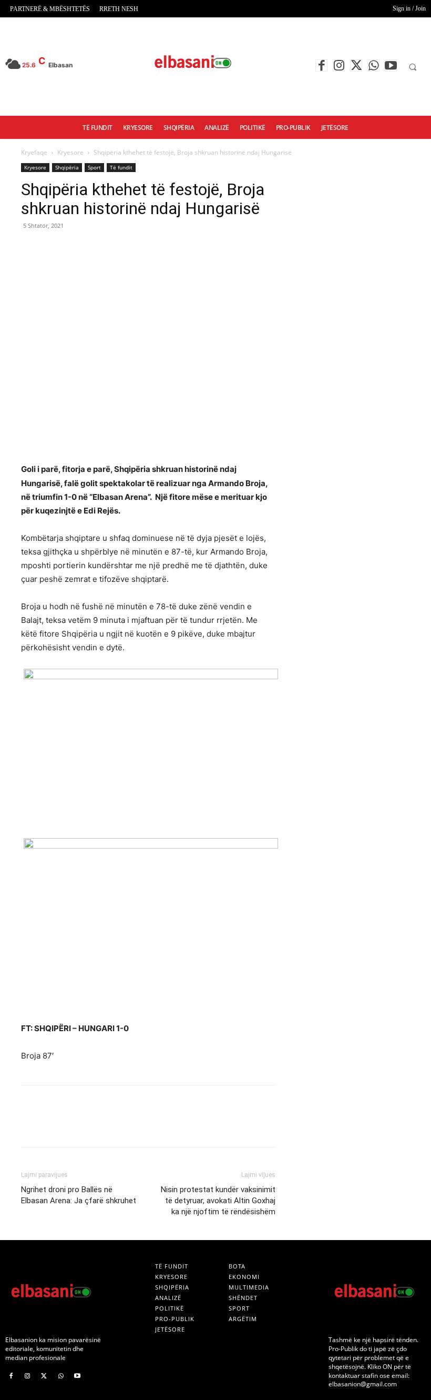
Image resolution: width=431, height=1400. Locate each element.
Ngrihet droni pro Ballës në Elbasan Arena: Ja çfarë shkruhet (78, 1195)
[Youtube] (391, 65)
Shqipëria (67, 167)
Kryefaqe (34, 152)
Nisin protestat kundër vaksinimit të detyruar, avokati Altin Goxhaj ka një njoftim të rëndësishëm (218, 1200)
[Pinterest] (79, 249)
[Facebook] (321, 65)
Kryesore (70, 152)
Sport (94, 167)
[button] (412, 67)
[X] (356, 65)
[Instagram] (339, 65)
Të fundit (121, 167)
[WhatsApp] (373, 65)
